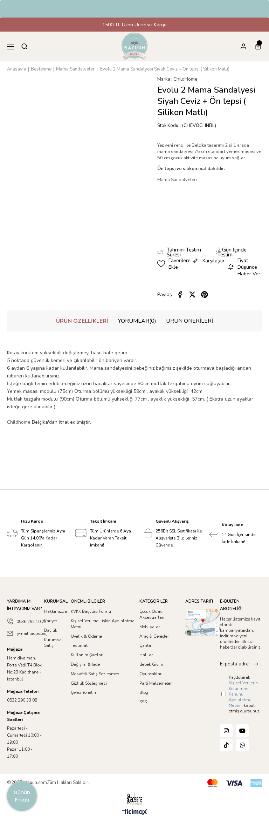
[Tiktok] (226, 745)
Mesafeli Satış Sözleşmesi (95, 674)
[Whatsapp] (242, 745)
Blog (143, 692)
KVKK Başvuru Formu (91, 611)
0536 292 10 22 (31, 621)
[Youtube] (242, 730)
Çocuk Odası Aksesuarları (151, 614)
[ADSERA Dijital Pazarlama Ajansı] (134, 798)
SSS (143, 702)
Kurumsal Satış (53, 643)
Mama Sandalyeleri (177, 179)
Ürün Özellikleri (82, 321)
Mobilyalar (149, 627)
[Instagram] (226, 730)
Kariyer (50, 621)
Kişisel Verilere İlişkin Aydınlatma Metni (102, 624)
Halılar (146, 655)
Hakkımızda (55, 611)
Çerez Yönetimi (84, 692)
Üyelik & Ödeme (86, 636)
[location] (202, 622)
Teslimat (79, 645)
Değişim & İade (85, 664)
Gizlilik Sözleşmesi (89, 683)
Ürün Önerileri (189, 321)
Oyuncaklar (150, 674)
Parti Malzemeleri (156, 683)
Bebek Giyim (151, 664)
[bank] (234, 783)
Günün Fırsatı (22, 796)
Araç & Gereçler (154, 636)
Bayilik (50, 630)
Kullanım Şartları (87, 655)
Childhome (18, 422)
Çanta (145, 645)
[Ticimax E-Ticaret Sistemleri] (134, 812)
